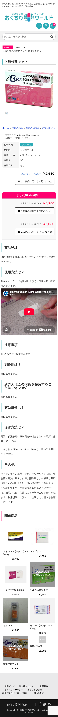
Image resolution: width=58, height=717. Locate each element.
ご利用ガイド (8, 686)
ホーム (5, 128)
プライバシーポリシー (12, 690)
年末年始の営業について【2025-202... (22, 51)
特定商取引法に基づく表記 (14, 693)
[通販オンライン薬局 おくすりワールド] (29, 17)
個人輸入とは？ (26, 686)
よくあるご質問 (34, 690)
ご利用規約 (43, 686)
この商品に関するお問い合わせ (36, 181)
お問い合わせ (38, 693)
